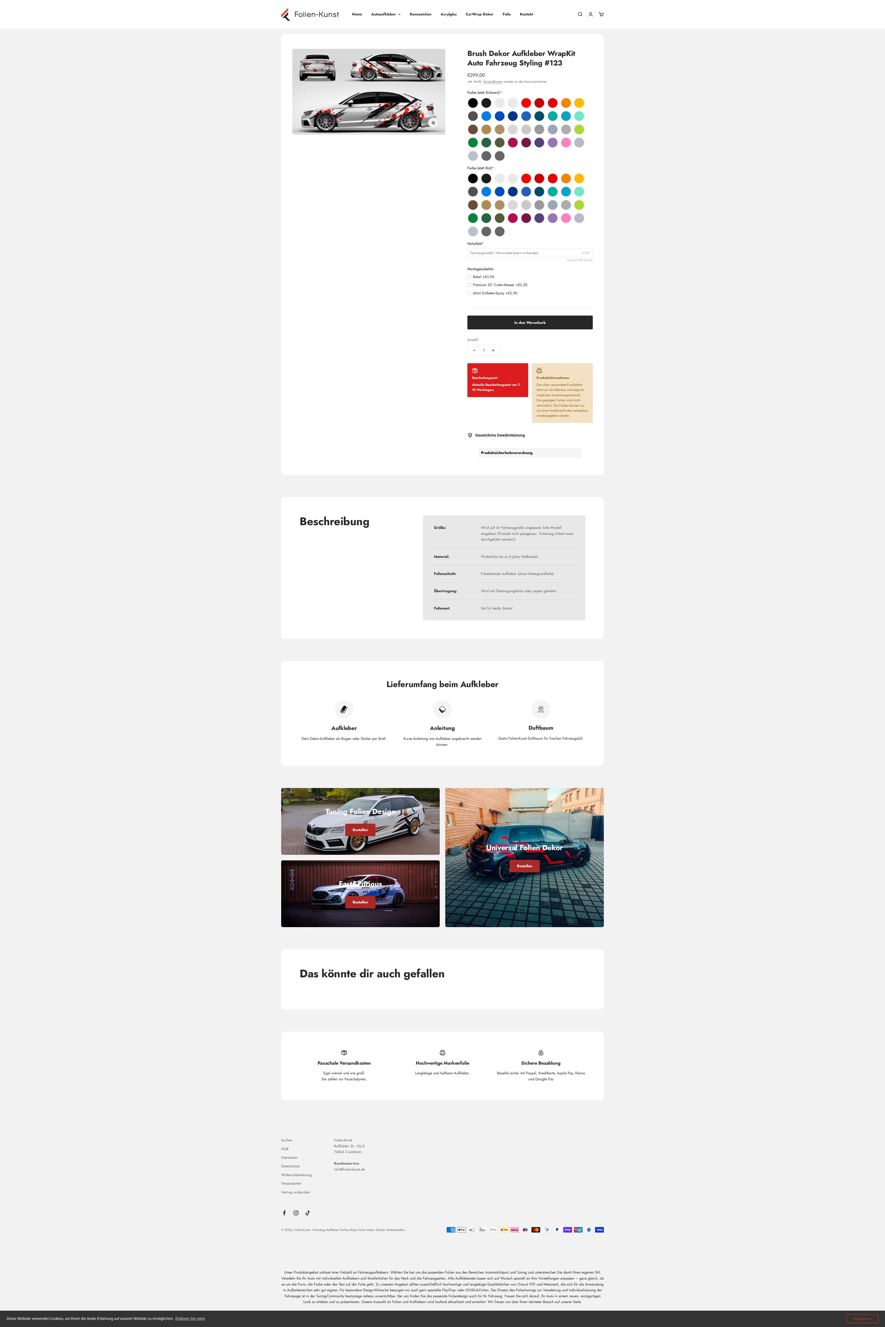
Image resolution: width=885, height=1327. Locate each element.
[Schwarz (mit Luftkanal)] (472, 102)
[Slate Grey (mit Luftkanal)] (552, 129)
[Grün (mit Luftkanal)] (472, 142)
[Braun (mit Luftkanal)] (472, 129)
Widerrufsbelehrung (296, 1175)
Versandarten (291, 1183)
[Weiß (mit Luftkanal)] (499, 102)
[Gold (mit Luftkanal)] (486, 129)
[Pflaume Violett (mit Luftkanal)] (526, 142)
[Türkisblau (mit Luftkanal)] (566, 116)
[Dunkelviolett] (539, 142)
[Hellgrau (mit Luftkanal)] (512, 129)
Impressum (289, 1157)
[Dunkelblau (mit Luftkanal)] (512, 116)
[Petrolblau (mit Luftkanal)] (539, 116)
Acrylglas (449, 14)
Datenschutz (290, 1166)
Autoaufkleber (383, 14)
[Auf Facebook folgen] (284, 1213)
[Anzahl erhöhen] (493, 350)
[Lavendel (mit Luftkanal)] (552, 142)
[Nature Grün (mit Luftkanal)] (579, 129)
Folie (507, 14)
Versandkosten (493, 81)
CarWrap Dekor (479, 14)
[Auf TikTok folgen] (308, 1213)
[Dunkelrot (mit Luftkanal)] (539, 102)
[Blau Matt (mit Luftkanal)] (526, 116)
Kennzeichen (420, 14)
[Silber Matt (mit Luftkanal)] (472, 155)
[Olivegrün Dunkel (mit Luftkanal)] (499, 142)
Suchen (286, 1140)
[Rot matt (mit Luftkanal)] (552, 102)
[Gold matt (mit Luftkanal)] (499, 129)
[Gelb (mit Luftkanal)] (579, 102)
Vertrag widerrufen (295, 1192)
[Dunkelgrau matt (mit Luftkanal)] (566, 129)
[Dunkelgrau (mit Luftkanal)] (539, 129)
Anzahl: (473, 339)
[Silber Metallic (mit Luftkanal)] (579, 142)
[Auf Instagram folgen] (296, 1213)
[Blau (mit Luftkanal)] (499, 116)
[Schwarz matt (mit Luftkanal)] (486, 102)
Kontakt (526, 14)
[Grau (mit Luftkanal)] (526, 129)
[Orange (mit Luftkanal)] (566, 102)
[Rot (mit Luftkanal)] (526, 102)
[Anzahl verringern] (474, 350)
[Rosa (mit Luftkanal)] (566, 142)
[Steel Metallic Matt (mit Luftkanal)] (499, 155)
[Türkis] (552, 116)
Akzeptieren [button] (862, 1319)
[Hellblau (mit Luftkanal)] (486, 116)
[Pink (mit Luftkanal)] (512, 142)
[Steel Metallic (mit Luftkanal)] (486, 155)
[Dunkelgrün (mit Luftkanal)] (486, 142)
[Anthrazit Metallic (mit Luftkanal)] (472, 116)
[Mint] (579, 116)
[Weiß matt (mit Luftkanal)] (512, 102)
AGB (285, 1148)
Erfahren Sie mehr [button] (190, 1319)
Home (357, 14)
